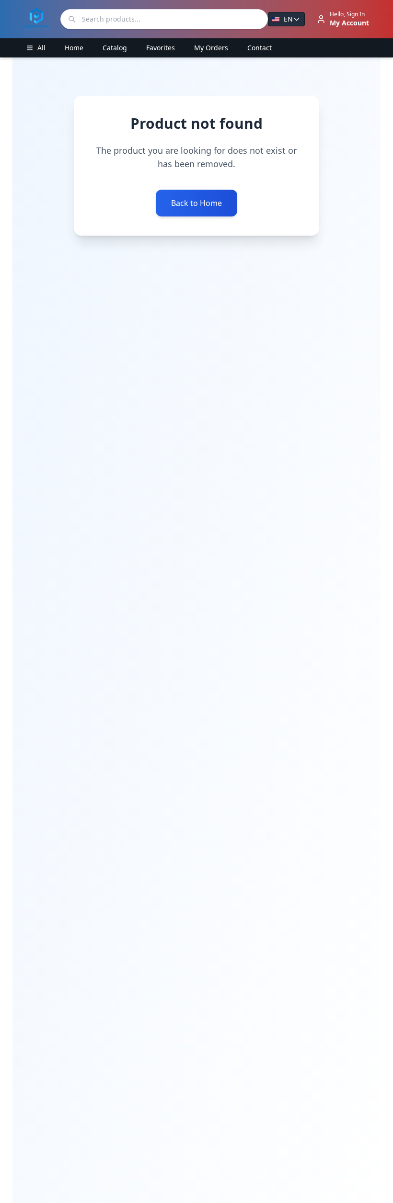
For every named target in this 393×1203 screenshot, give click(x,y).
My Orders (211, 47)
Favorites (160, 47)
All (41, 47)
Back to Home (196, 203)
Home (74, 47)
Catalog (115, 47)
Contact (259, 47)
